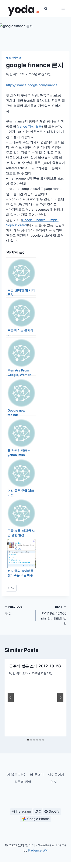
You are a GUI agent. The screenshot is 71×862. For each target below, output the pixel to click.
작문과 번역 (22, 782)
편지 (53, 782)
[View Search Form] (45, 8)
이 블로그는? (16, 775)
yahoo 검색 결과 (30, 126)
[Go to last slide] (11, 697)
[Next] (60, 697)
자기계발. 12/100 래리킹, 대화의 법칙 (53, 615)
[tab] (28, 740)
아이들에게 (56, 775)
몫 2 (14, 610)
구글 (11, 588)
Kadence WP (38, 850)
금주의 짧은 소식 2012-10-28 (35, 666)
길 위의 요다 (17, 74)
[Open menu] (62, 9)
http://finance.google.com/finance (31, 85)
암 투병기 (37, 775)
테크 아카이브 (13, 57)
